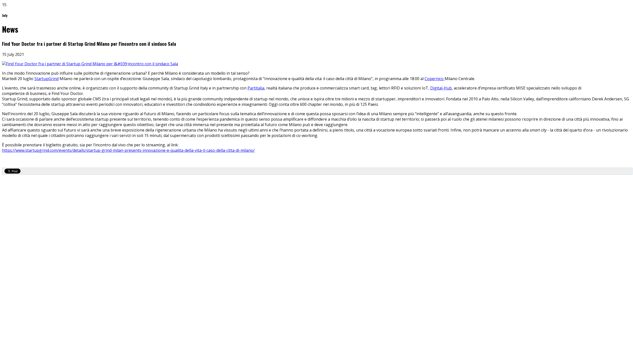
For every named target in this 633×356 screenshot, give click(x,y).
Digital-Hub (441, 88)
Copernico (435, 78)
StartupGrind (46, 78)
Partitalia (256, 88)
